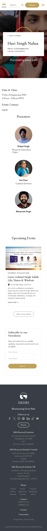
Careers (23, 510)
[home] (4, 5)
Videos (13, 492)
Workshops (33, 492)
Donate (32, 5)
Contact (23, 499)
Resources (22, 492)
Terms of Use (29, 519)
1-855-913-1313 (23, 502)
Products (33, 489)
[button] (43, 5)
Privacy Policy (18, 519)
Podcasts (13, 494)
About (33, 494)
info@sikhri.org (23, 505)
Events (22, 489)
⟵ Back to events (14, 36)
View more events (23, 314)
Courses (23, 494)
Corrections (24, 515)
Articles (13, 489)
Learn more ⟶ (13, 302)
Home (23, 485)
